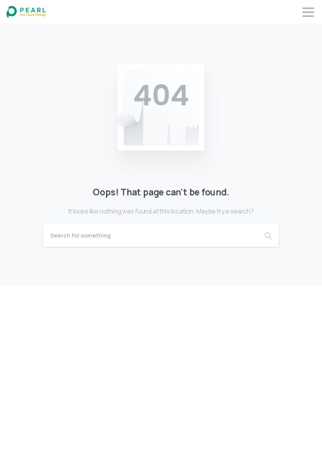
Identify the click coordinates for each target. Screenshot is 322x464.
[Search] (268, 235)
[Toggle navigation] (308, 12)
